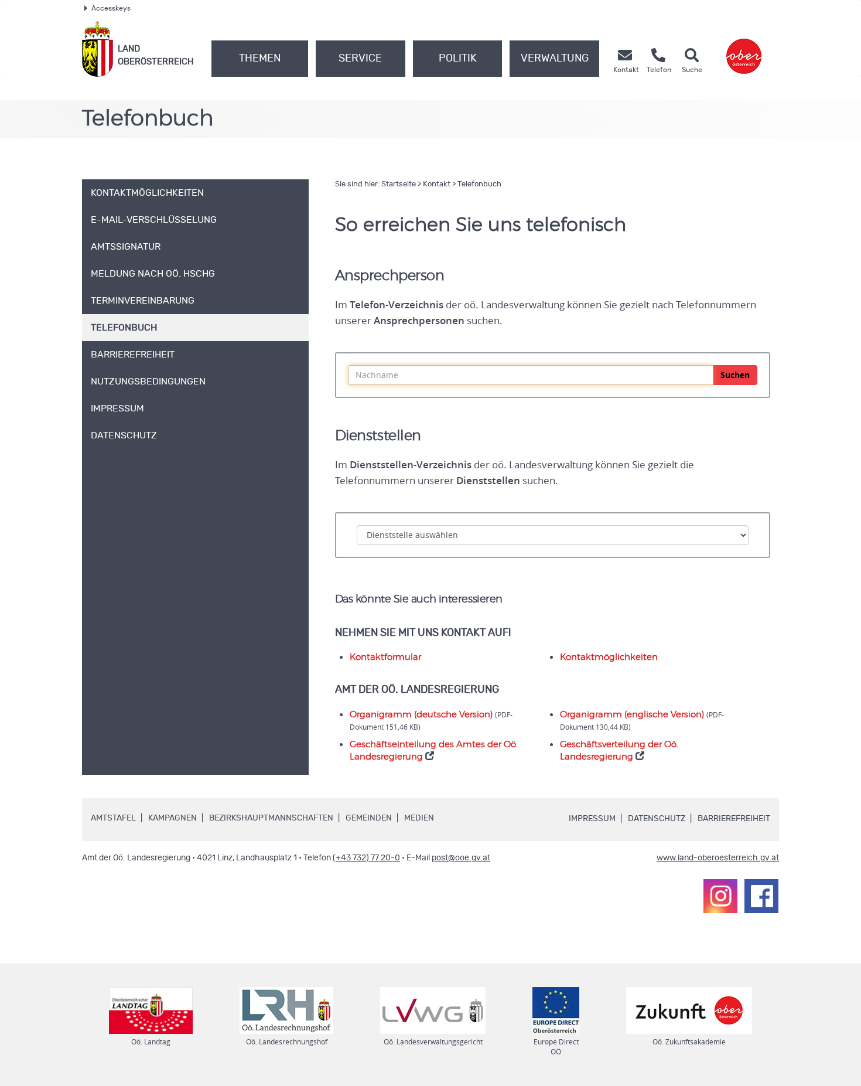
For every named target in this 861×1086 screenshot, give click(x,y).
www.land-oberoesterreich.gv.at (718, 858)
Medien (419, 818)
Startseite (398, 184)
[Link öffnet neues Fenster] (744, 49)
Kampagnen (172, 818)
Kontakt (436, 184)
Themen (260, 58)
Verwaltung (555, 58)
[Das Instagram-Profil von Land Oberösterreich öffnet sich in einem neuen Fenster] (720, 896)
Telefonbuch (479, 184)
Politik (458, 58)
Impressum (592, 819)
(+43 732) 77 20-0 (366, 858)
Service (360, 58)
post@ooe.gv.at (461, 858)
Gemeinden (369, 818)
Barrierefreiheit (734, 819)
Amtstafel (113, 818)
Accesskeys (111, 8)
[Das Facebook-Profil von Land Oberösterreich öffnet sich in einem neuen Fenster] (761, 896)
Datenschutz (656, 819)
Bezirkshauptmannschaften (271, 818)
